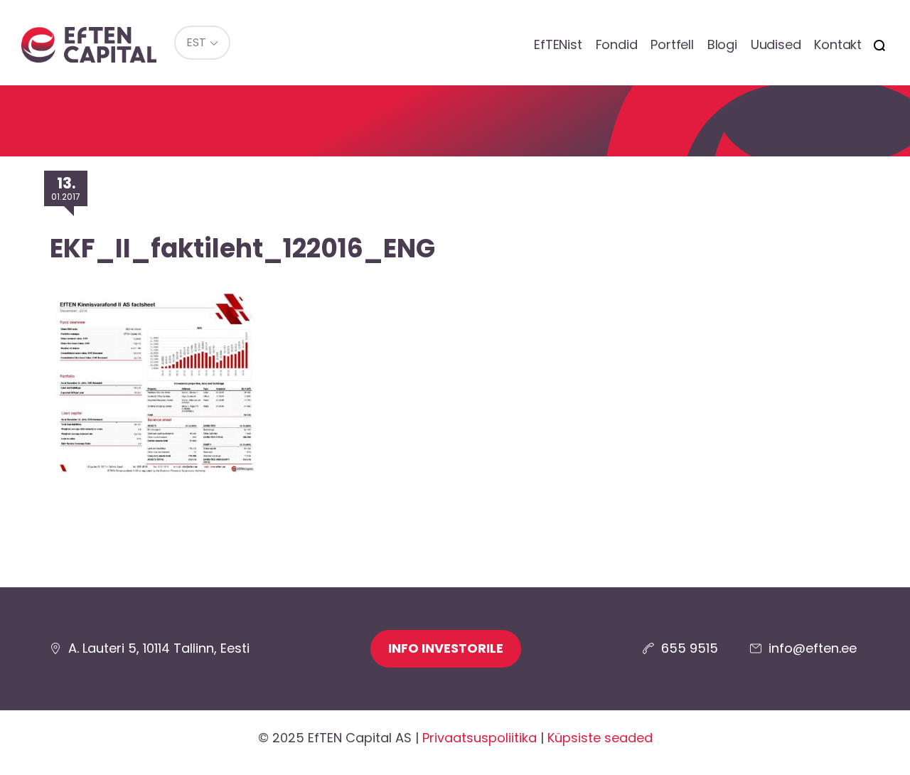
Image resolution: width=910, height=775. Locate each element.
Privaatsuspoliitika (479, 738)
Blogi (722, 44)
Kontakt (838, 44)
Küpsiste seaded (600, 738)
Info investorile (445, 648)
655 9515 (689, 648)
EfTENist (558, 44)
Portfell (672, 44)
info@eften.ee (813, 648)
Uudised (776, 44)
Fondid (617, 44)
